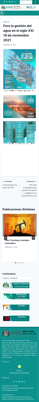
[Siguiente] (33, 237)
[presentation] (19, 225)
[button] (2, 13)
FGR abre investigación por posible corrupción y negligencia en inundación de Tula (29, 189)
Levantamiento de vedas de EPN (9, 185)
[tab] (15, 262)
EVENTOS (6, 22)
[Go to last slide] (5, 237)
